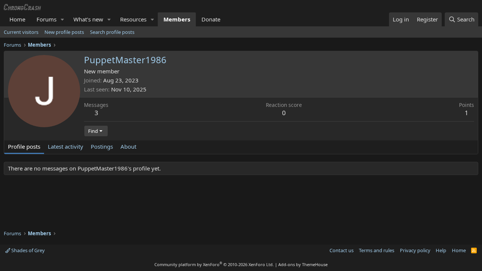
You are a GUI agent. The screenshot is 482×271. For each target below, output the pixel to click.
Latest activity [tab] (65, 146)
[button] (62, 19)
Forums (46, 19)
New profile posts (64, 32)
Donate (210, 19)
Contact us (341, 250)
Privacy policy (415, 250)
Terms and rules (376, 250)
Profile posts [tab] (24, 146)
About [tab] (128, 146)
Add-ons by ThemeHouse (303, 264)
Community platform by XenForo (214, 264)
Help (441, 250)
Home (17, 19)
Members (176, 19)
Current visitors (21, 32)
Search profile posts (112, 32)
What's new (88, 19)
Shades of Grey (27, 250)
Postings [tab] (102, 146)
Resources (133, 19)
